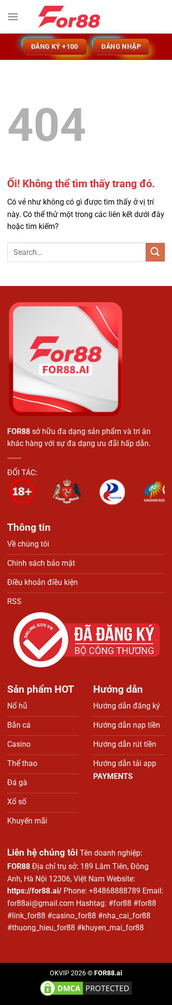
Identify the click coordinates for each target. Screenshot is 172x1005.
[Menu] (13, 16)
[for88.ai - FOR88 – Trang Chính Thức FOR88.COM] (86, 17)
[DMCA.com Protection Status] (86, 988)
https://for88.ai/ (34, 890)
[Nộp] (155, 252)
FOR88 (18, 431)
